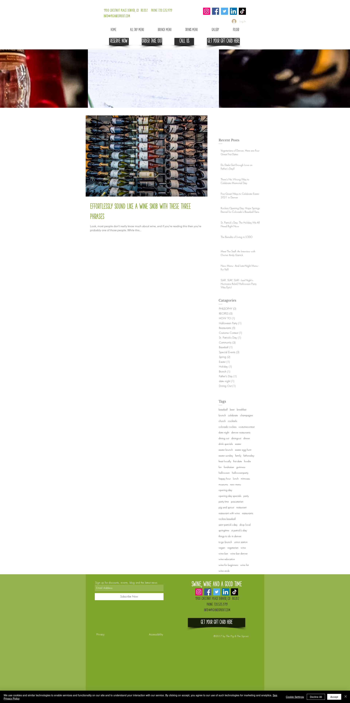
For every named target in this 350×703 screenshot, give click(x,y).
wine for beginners (228, 565)
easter (238, 444)
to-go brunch (225, 542)
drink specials (226, 444)
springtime (224, 530)
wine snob (224, 570)
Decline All (316, 697)
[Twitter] (224, 11)
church (222, 421)
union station (241, 542)
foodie (247, 461)
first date (237, 461)
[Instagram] (206, 11)
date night (224, 432)
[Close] (345, 697)
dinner (246, 438)
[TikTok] (242, 11)
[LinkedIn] (233, 11)
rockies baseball (227, 519)
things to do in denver (230, 536)
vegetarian (232, 547)
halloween (224, 472)
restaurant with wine (229, 513)
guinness (240, 467)
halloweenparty (240, 472)
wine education (227, 559)
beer (232, 409)
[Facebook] (215, 11)
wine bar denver (239, 553)
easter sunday (226, 455)
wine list (244, 565)
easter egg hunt (243, 449)
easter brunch (226, 449)
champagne (246, 415)
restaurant (241, 507)
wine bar (223, 553)
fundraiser (229, 467)
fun (220, 467)
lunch (236, 478)
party (246, 496)
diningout (236, 438)
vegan (222, 547)
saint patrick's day (228, 524)
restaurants (247, 513)
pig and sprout (226, 507)
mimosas (245, 478)
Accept (334, 697)
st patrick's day (239, 530)
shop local (245, 524)
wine (243, 547)
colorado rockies (227, 426)
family (238, 455)
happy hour (225, 478)
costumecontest (246, 426)
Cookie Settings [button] (295, 697)
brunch (222, 415)
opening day (225, 490)
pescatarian (237, 501)
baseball (223, 409)
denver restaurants (240, 432)
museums (223, 484)
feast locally (225, 461)
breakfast (241, 409)
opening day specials (230, 496)
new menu (235, 484)
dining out (224, 438)
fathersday (248, 455)
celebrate (233, 415)
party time (224, 501)
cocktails (232, 421)
